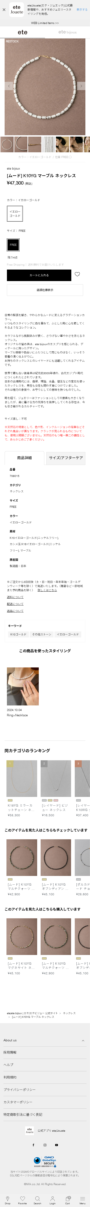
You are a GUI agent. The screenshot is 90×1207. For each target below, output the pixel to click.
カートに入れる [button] (39, 275)
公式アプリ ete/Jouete (51, 1130)
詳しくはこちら (47, 590)
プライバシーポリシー (19, 1090)
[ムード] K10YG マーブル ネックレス (33, 1017)
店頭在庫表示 (45, 290)
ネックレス (17, 491)
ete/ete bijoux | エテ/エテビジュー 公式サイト (32, 1013)
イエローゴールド (68, 634)
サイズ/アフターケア (66, 457)
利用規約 (9, 1077)
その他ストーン (41, 634)
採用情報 (9, 1052)
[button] (37, 1200)
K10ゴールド (18, 634)
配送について (15, 604)
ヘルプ (8, 1065)
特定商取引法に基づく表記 (22, 1115)
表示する (82, 9)
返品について (15, 611)
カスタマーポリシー (18, 1102)
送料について (15, 597)
